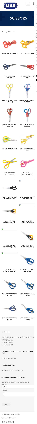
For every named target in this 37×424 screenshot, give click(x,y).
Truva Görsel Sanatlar (8, 418)
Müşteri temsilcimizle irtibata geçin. (12, 370)
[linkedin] (11, 422)
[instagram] (6, 422)
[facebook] (2, 422)
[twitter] (4, 422)
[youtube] (9, 422)
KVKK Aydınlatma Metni (9, 358)
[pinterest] (13, 422)
